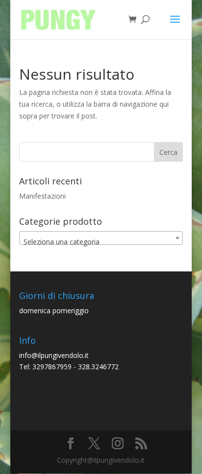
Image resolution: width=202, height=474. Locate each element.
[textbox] (101, 242)
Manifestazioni (42, 196)
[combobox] (101, 238)
